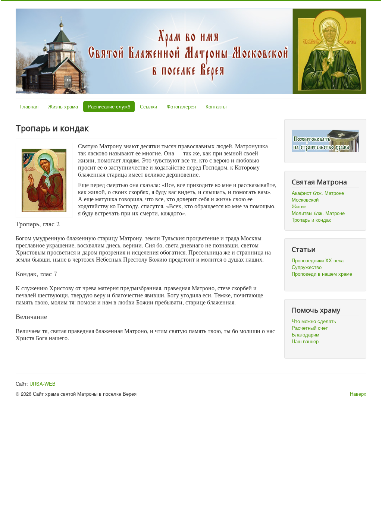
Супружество (307, 267)
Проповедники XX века (318, 260)
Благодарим (305, 334)
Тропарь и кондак (311, 219)
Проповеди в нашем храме (322, 274)
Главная (29, 106)
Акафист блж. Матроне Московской (318, 196)
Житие (299, 206)
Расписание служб (109, 106)
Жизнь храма (63, 106)
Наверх (358, 393)
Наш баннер (305, 341)
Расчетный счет (310, 328)
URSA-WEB (42, 383)
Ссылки (148, 106)
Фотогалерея (181, 106)
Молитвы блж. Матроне (318, 212)
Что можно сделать (314, 321)
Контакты (216, 106)
